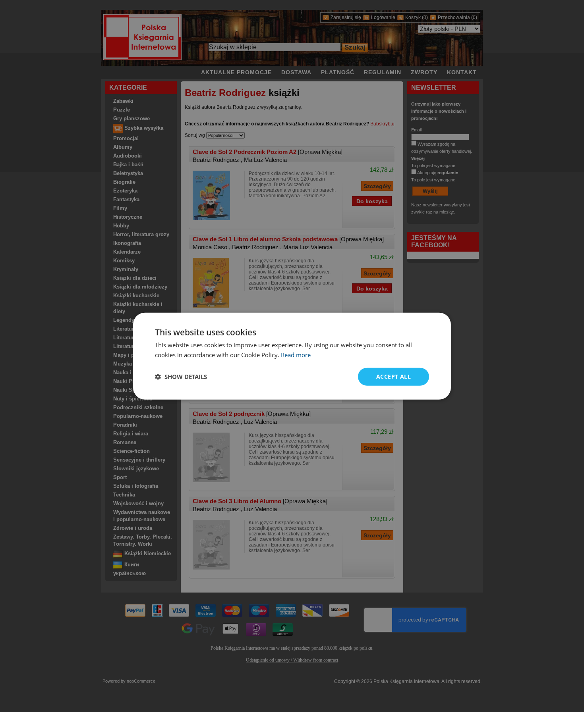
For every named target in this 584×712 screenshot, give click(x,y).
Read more (296, 355)
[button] (181, 376)
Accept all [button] (393, 376)
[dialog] (292, 356)
